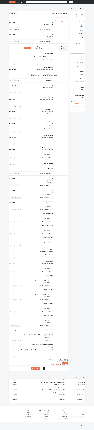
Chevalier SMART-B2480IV (47, 109)
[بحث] (66, 2)
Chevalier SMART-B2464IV (47, 121)
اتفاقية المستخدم (50, 364)
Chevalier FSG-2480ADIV (48, 237)
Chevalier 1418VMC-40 (48, 67)
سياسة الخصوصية (57, 364)
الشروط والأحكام (64, 410)
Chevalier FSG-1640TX (48, 135)
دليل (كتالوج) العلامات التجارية (62, 418)
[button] (13, 29)
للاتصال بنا (83, 414)
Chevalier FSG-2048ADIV (48, 163)
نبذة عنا (84, 410)
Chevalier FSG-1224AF (48, 289)
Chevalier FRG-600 (49, 261)
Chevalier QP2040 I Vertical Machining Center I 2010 (42, 344)
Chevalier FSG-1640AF (48, 303)
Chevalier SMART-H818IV (47, 147)
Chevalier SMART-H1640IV (47, 189)
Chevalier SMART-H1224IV (47, 201)
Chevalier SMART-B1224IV (47, 213)
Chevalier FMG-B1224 (48, 97)
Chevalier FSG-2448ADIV (80, 399)
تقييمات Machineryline (63, 416)
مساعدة (84, 412)
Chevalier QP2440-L (49, 329)
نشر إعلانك (27, 47)
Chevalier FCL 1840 (49, 53)
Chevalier (51, 249)
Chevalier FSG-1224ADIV (48, 20)
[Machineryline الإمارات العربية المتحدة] (79, 2)
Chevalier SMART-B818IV (47, 225)
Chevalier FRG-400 (49, 275)
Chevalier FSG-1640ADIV (48, 315)
